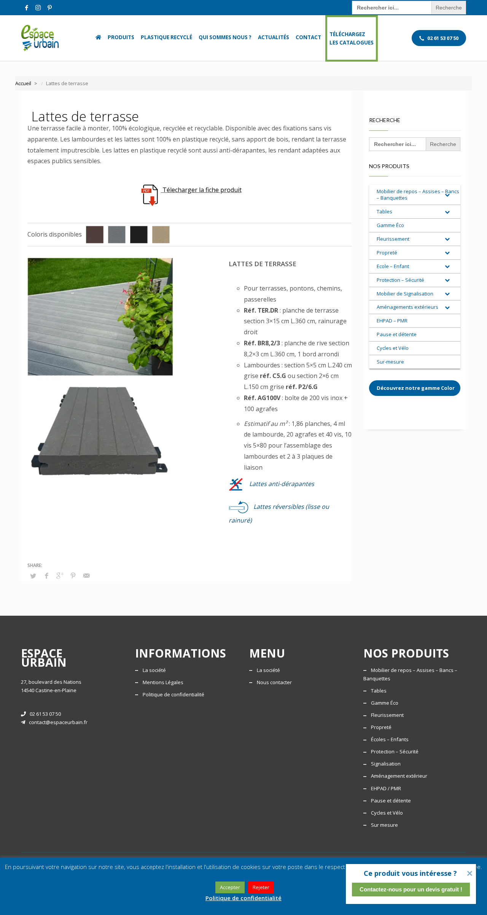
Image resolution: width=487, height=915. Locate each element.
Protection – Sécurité (395, 751)
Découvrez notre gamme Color (416, 387)
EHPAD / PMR (386, 788)
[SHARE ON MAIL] (86, 575)
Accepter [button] (230, 887)
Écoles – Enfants (390, 739)
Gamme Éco (384, 702)
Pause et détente (391, 800)
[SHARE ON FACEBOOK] (46, 575)
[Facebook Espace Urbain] (26, 7)
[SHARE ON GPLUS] (59, 575)
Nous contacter (274, 682)
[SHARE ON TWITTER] (33, 575)
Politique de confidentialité (173, 694)
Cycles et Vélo (387, 812)
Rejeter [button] (261, 887)
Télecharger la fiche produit (201, 190)
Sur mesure (384, 824)
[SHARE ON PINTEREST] (73, 575)
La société (154, 670)
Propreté (381, 727)
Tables (379, 690)
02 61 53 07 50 (45, 713)
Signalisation (386, 763)
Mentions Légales (163, 682)
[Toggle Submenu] (447, 195)
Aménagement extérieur (399, 775)
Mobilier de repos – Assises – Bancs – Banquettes (410, 674)
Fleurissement (387, 715)
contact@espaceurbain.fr (58, 722)
